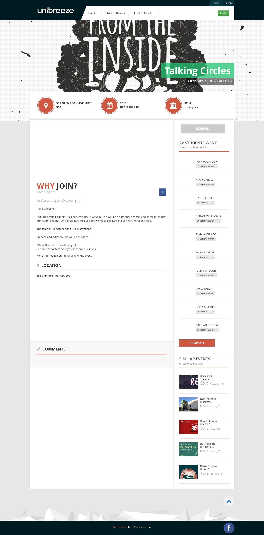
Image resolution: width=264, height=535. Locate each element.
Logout (229, 2)
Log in (216, 2)
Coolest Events (143, 13)
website (72, 255)
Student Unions (115, 13)
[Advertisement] (67, 154)
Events (92, 13)
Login (223, 13)
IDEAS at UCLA (220, 81)
